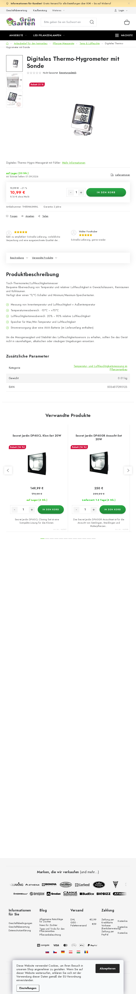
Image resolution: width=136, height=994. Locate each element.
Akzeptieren (107, 968)
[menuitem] (18, 35)
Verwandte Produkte (42, 257)
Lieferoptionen (122, 175)
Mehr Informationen (73, 163)
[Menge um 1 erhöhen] (81, 192)
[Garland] (80, 885)
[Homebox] (22, 894)
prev (8, 470)
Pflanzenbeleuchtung (50, 935)
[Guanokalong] (39, 894)
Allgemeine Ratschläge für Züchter (51, 920)
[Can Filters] (64, 885)
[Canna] (72, 894)
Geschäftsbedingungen (20, 923)
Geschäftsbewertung (16, 10)
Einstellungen (27, 988)
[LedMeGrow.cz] (55, 952)
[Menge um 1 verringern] (71, 192)
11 (94, 538)
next (128, 470)
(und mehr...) (89, 872)
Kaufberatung (40, 10)
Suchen (92, 22)
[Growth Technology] (97, 885)
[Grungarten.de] (63, 952)
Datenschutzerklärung (20, 930)
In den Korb (106, 192)
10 (89, 538)
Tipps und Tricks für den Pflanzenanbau (52, 930)
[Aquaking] (14, 885)
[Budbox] (88, 894)
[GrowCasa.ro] (86, 952)
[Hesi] (113, 885)
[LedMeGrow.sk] (47, 952)
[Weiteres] (124, 35)
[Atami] (122, 894)
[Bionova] (47, 885)
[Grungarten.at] (70, 952)
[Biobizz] (105, 894)
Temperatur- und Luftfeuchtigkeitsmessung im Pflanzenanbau (100, 367)
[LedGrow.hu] (78, 952)
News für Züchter (48, 925)
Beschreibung (17, 257)
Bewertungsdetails (67, 72)
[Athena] (30, 885)
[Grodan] (55, 894)
